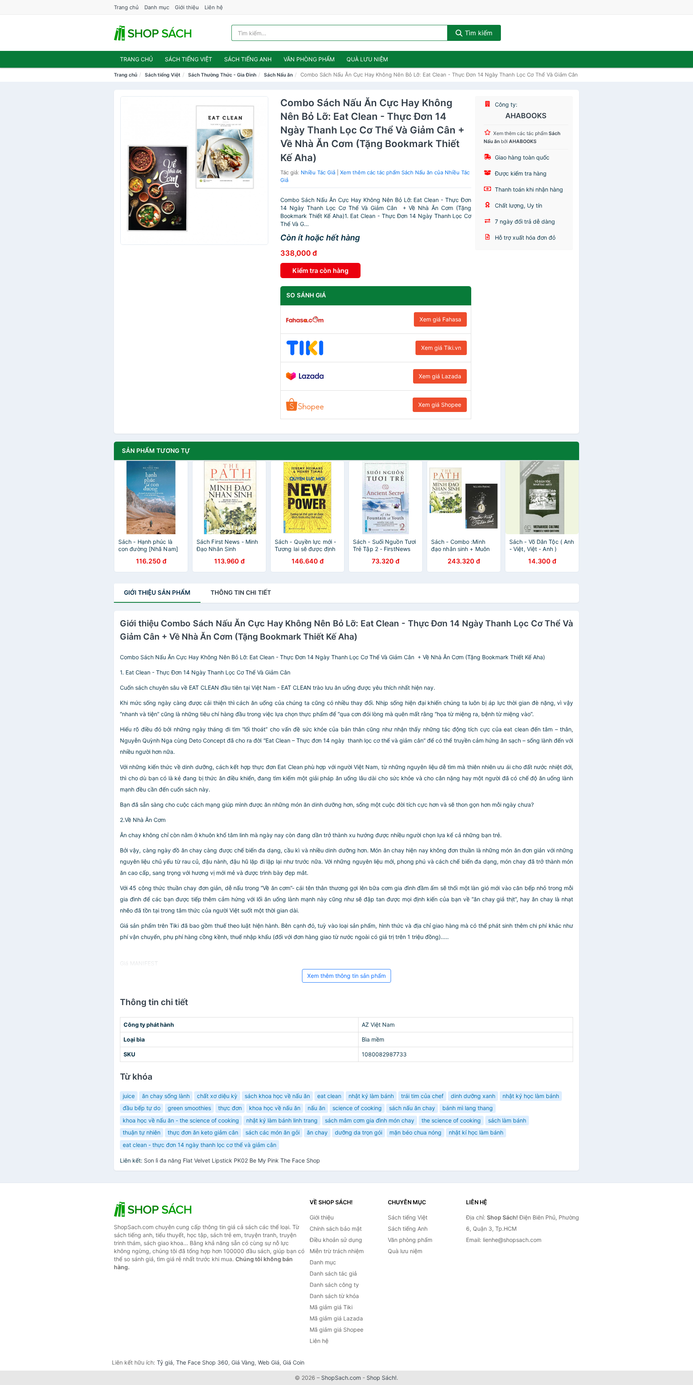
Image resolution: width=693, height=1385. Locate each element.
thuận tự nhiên (141, 1132)
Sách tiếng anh (248, 59)
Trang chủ (126, 7)
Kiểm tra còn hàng (320, 271)
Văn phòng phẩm (309, 59)
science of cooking (357, 1107)
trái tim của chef (422, 1095)
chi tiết (241, 592)
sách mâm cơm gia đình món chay (369, 1120)
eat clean (329, 1095)
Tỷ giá (165, 1362)
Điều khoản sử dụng (336, 1239)
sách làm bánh (507, 1120)
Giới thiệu (187, 7)
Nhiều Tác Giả (318, 172)
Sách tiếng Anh (408, 1228)
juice (129, 1095)
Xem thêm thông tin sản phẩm (346, 975)
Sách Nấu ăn (278, 75)
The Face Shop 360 (202, 1362)
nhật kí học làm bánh (476, 1132)
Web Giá (269, 1362)
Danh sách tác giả (333, 1273)
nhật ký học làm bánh (531, 1095)
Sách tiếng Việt (162, 75)
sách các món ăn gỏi (272, 1132)
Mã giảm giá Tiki (331, 1307)
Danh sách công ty (334, 1284)
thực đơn (230, 1107)
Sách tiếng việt (188, 59)
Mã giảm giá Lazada (336, 1318)
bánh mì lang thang (467, 1107)
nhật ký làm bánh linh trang (282, 1120)
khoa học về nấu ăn (274, 1107)
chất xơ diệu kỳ (217, 1095)
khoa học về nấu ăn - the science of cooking (181, 1120)
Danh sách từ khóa (334, 1295)
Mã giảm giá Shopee (336, 1329)
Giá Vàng (243, 1362)
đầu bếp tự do (141, 1107)
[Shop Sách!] (154, 1209)
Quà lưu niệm (367, 59)
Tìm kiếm (477, 33)
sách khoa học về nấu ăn (277, 1095)
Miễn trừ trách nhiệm (337, 1251)
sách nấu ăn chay (412, 1107)
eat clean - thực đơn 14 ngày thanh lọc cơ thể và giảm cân (199, 1144)
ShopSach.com (341, 1377)
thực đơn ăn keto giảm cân (203, 1132)
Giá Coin (293, 1362)
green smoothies (189, 1107)
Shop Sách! (382, 1377)
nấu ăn (316, 1107)
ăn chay (317, 1132)
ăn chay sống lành (166, 1095)
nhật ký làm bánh (371, 1095)
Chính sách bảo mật (336, 1228)
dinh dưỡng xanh (473, 1095)
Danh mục (156, 7)
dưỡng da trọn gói (358, 1132)
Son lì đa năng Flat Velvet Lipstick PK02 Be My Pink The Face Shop (232, 1160)
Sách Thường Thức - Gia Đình (222, 75)
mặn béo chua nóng (415, 1132)
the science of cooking (451, 1120)
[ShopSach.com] (154, 33)
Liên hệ (214, 7)
